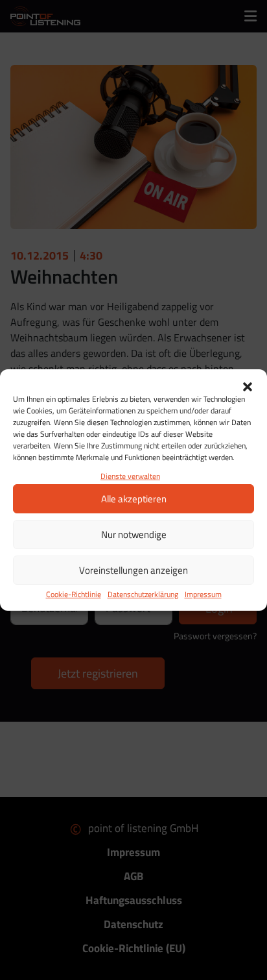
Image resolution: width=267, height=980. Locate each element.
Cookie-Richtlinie (73, 594)
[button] (247, 385)
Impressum (203, 594)
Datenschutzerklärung (143, 594)
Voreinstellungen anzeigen (133, 570)
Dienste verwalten (130, 476)
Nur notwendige (134, 534)
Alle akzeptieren (134, 498)
